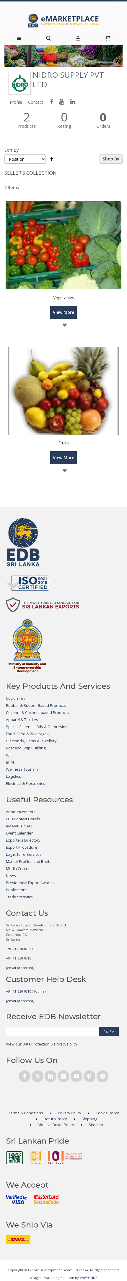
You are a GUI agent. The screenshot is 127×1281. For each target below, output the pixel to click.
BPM (10, 762)
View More (63, 312)
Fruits (63, 443)
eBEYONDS (88, 1277)
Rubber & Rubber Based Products (36, 705)
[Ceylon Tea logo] (14, 1157)
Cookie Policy (107, 1113)
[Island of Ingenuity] (65, 1157)
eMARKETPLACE (19, 826)
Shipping (89, 1118)
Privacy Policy (69, 1113)
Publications (16, 889)
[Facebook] (24, 1075)
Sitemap (96, 1124)
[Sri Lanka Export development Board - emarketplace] (63, 20)
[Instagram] (63, 1075)
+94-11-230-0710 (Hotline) (25, 991)
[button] (64, 325)
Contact (35, 102)
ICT (8, 755)
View (10, 1044)
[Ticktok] (102, 1075)
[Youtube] (76, 1075)
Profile (16, 102)
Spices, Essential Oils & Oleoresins (36, 726)
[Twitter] (37, 1075)
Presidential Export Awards (30, 882)
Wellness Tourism (22, 769)
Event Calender (19, 833)
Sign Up (109, 1031)
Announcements (20, 811)
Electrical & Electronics (25, 783)
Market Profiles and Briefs (28, 861)
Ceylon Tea (15, 698)
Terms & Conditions (25, 1113)
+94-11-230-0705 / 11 (22, 948)
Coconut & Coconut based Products (37, 712)
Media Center (18, 868)
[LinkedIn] (50, 1075)
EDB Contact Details (23, 818)
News (11, 875)
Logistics (13, 776)
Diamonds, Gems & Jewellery (31, 740)
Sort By (11, 150)
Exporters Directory (23, 840)
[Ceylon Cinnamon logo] (35, 1157)
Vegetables (63, 297)
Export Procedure (21, 847)
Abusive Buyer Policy (56, 1124)
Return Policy (55, 1118)
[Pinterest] (89, 1075)
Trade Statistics (19, 897)
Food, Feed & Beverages (27, 733)
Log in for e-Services (24, 854)
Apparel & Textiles (22, 719)
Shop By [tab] (111, 159)
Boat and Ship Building (25, 748)
